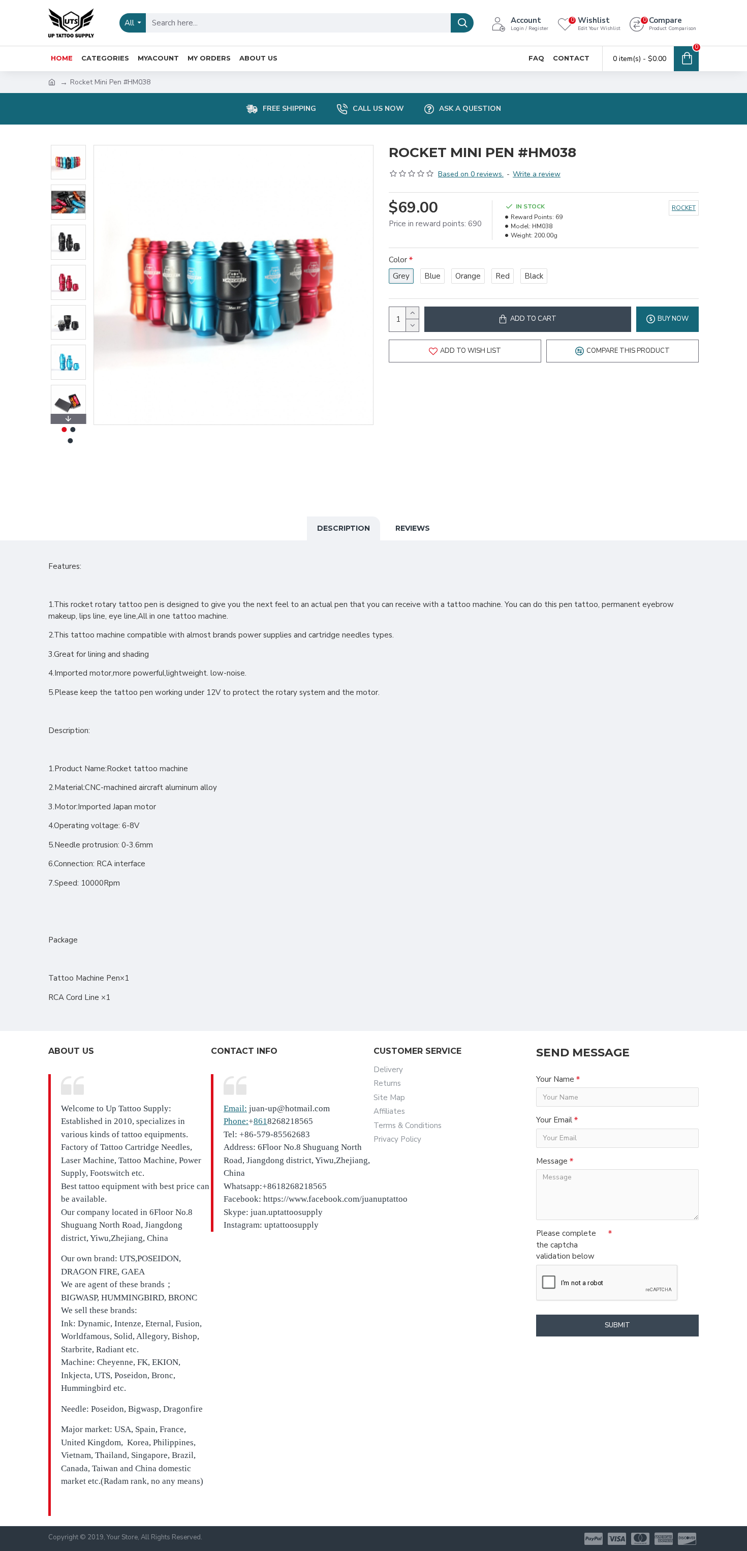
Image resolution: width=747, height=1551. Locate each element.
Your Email (554, 1120)
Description (343, 528)
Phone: (236, 1121)
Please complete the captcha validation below (566, 1244)
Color (398, 260)
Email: (235, 1108)
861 (260, 1121)
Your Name (555, 1079)
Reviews (412, 528)
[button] (68, 147)
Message (552, 1161)
